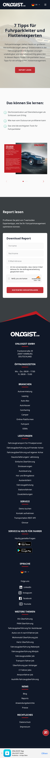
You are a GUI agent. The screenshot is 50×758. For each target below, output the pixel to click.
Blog (25, 693)
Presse (25, 707)
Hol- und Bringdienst (25, 475)
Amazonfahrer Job (25, 674)
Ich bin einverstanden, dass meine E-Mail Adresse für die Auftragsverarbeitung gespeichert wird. (26, 269)
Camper (25, 414)
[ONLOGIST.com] (14, 5)
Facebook (27, 598)
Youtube (27, 604)
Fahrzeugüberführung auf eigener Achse (25, 452)
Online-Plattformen (25, 419)
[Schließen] (1, 753)
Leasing (25, 396)
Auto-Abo (25, 400)
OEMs (25, 428)
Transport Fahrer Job (25, 660)
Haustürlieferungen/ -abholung (25, 457)
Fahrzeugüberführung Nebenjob (25, 646)
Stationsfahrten (25, 489)
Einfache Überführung (25, 461)
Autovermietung (25, 391)
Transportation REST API (25, 518)
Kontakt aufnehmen (25, 513)
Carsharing (25, 410)
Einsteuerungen (25, 466)
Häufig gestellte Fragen (25, 538)
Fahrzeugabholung (25, 485)
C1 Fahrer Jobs (25, 670)
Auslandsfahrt (25, 480)
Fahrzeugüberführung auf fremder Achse (25, 447)
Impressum (25, 726)
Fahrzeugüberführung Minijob (25, 651)
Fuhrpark (25, 424)
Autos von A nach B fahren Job (25, 633)
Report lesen (25, 70)
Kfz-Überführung (25, 619)
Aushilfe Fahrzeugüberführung (25, 679)
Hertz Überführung (25, 642)
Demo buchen (25, 508)
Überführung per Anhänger (25, 665)
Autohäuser (25, 405)
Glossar (25, 522)
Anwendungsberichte (25, 703)
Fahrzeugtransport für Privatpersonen (25, 443)
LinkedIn (27, 587)
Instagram (27, 593)
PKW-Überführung (25, 623)
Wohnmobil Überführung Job (25, 637)
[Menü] (45, 4)
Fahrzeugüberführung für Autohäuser (25, 628)
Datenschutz (25, 722)
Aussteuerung (25, 471)
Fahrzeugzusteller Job (25, 656)
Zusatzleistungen (25, 494)
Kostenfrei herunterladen (25, 290)
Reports (25, 698)
